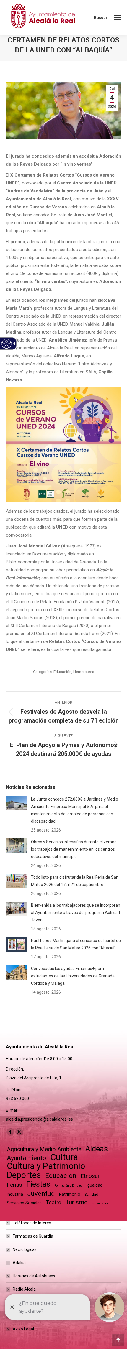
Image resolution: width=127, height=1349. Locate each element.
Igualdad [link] (94, 1185)
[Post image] (16, 803)
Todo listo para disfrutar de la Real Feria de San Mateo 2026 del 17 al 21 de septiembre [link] (74, 881)
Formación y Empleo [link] (68, 1186)
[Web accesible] (6, 344)
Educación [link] (62, 671)
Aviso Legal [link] (23, 1329)
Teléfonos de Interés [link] (32, 1223)
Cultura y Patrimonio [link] (46, 1166)
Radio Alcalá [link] (24, 1289)
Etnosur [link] (90, 1176)
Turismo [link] (76, 1202)
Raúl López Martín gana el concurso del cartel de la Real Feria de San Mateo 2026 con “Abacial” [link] (76, 944)
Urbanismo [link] (100, 1203)
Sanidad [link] (91, 1194)
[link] (117, 18)
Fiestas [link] (38, 1184)
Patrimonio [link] (69, 1194)
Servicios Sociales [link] (24, 1202)
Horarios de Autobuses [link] (34, 1276)
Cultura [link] (64, 1157)
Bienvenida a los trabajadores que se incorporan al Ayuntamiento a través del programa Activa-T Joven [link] (76, 912)
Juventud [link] (41, 1193)
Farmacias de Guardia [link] (33, 1236)
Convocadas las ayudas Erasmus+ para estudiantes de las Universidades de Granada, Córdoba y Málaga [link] (73, 976)
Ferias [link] (14, 1184)
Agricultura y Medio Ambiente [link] (44, 1149)
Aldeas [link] (96, 1148)
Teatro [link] (53, 1202)
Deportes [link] (24, 1175)
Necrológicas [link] (25, 1249)
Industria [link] (15, 1194)
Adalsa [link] (19, 1262)
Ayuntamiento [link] (26, 1158)
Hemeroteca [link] (83, 671)
